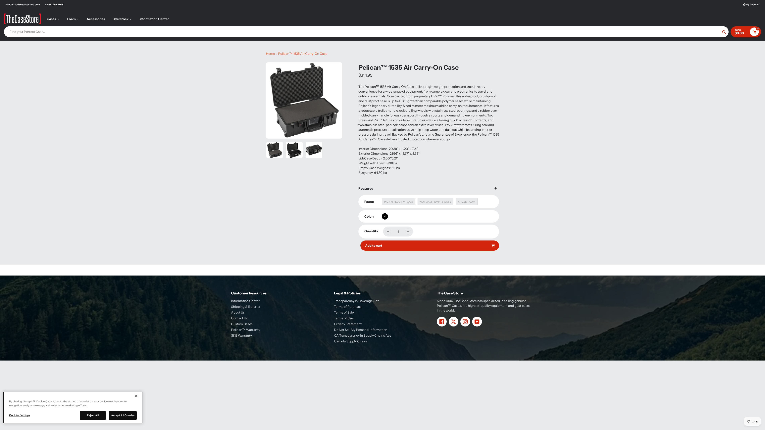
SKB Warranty (241, 335)
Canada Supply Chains (351, 341)
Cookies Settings (19, 415)
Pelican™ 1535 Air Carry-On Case (302, 54)
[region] (73, 408)
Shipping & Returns (245, 307)
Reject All (93, 415)
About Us (238, 312)
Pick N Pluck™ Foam (398, 201)
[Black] (385, 216)
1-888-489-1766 (54, 4)
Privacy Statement (348, 324)
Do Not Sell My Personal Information (360, 330)
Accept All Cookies (122, 415)
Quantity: (371, 231)
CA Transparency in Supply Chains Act (362, 335)
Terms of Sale (344, 312)
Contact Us (239, 318)
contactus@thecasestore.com (23, 4)
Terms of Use (343, 318)
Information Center (245, 301)
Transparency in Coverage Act (356, 301)
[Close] (136, 396)
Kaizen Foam (466, 201)
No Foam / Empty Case (435, 201)
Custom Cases (242, 324)
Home (270, 54)
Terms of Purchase (348, 307)
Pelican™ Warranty (245, 330)
